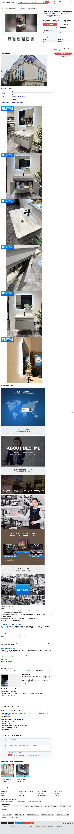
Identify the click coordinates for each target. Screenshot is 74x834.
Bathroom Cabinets (21, 8)
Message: (6, 745)
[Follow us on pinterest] (70, 823)
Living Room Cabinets (6, 806)
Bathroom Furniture (12, 8)
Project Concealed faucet (41, 791)
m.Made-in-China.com (39, 827)
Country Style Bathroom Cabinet (37, 806)
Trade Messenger (19, 823)
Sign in (71, 3)
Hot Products (13, 826)
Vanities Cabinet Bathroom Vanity (33, 814)
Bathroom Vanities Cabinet (19, 814)
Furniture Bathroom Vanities (7, 814)
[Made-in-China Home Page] (7, 2)
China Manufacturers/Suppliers (28, 826)
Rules (72, 5)
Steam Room (28, 713)
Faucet (10, 713)
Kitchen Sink (10, 714)
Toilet (13, 713)
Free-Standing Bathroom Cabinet (51, 806)
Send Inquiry (50, 24)
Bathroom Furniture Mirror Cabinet (62, 814)
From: (6, 739)
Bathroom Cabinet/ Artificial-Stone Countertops (27, 791)
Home (2, 8)
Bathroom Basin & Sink (25, 806)
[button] (43, 2)
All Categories (5, 5)
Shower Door (22, 713)
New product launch (4, 791)
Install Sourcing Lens (30, 823)
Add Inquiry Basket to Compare (21, 43)
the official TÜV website (28, 670)
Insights (61, 826)
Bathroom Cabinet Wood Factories (54, 811)
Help (53, 5)
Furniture (6, 8)
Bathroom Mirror (15, 806)
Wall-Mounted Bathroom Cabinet (32, 8)
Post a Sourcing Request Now (33, 755)
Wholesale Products (37, 826)
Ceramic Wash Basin (40, 793)
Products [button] (20, 2)
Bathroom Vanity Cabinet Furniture (47, 814)
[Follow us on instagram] (67, 823)
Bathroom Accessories (41, 795)
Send (10, 755)
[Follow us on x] (65, 823)
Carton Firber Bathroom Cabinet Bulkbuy (9, 817)
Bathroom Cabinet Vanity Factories (24, 811)
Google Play (11, 823)
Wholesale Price (43, 826)
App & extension (59, 5)
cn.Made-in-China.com (47, 827)
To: (7, 742)
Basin (43, 713)
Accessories (57, 795)
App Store (4, 823)
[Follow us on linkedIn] (72, 823)
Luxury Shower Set (58, 791)
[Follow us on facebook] (63, 823)
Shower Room (17, 713)
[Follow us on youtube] (68, 823)
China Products (19, 826)
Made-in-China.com (32, 827)
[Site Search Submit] (47, 2)
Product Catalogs (17, 789)
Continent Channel (50, 826)
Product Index (57, 826)
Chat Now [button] (66, 24)
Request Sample (63, 27)
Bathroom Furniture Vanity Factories (39, 811)
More (2, 819)
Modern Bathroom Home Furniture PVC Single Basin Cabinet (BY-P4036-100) (7, 779)
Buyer (47, 5)
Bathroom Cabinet (34, 713)
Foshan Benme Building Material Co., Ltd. (53, 15)
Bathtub (40, 713)
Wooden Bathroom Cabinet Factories (8, 811)
